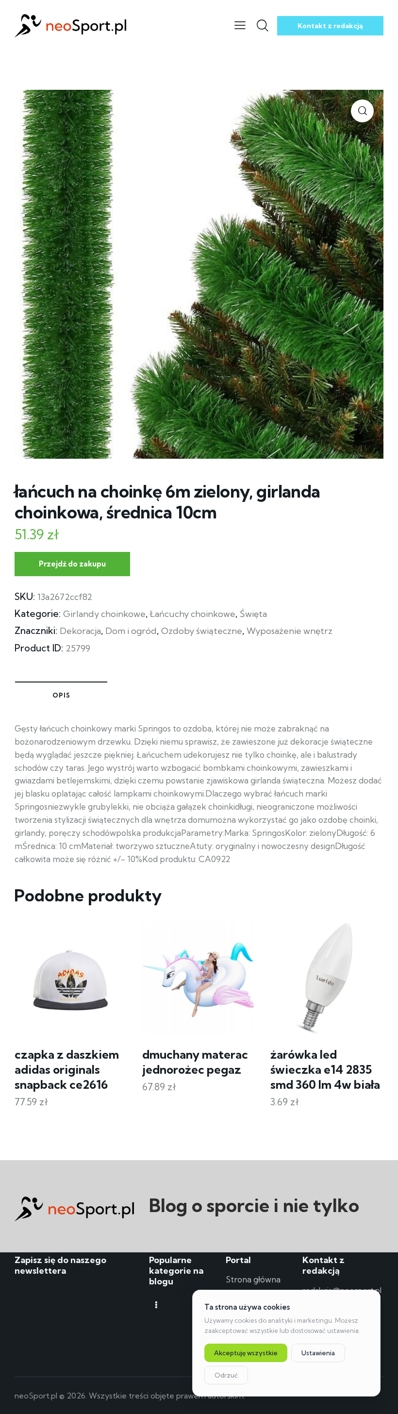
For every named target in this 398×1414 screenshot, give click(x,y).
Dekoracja (80, 630)
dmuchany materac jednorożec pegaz (195, 1062)
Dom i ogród (131, 630)
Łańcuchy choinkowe (192, 613)
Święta (253, 613)
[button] (362, 111)
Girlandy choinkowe (104, 613)
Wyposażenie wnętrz (289, 630)
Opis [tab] (61, 695)
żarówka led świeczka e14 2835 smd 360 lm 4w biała (325, 1069)
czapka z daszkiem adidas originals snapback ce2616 (67, 1069)
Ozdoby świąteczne (201, 630)
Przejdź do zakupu (72, 563)
